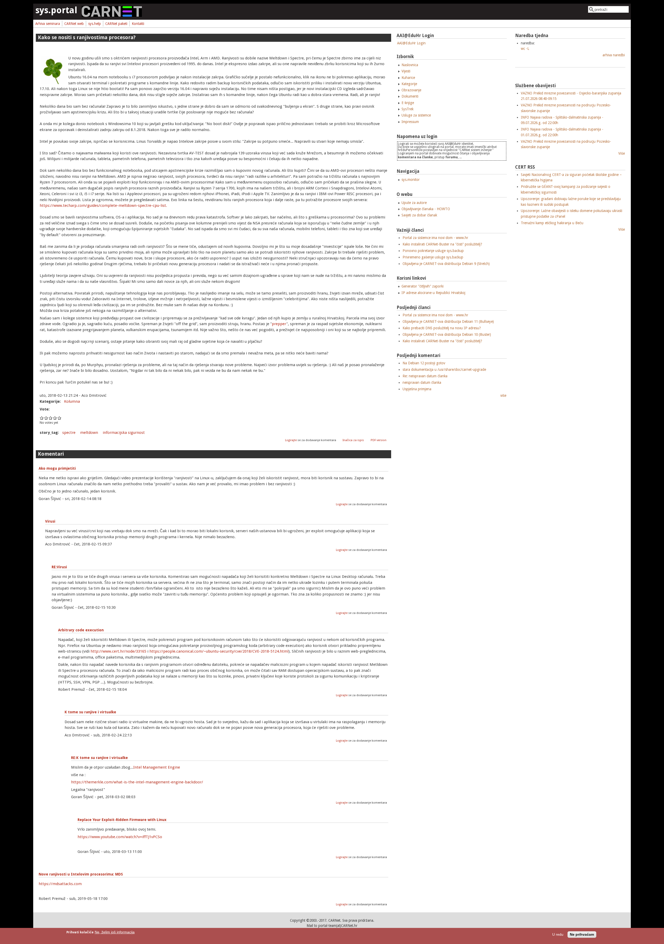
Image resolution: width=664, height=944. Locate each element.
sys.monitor (411, 179)
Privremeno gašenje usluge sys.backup (433, 257)
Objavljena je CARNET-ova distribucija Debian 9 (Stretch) (446, 264)
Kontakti (138, 24)
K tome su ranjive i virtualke (90, 712)
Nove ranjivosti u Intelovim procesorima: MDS (81, 874)
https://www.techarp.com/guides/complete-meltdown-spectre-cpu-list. (103, 205)
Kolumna (72, 401)
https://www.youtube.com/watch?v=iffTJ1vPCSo (120, 836)
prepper (279, 323)
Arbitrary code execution (81, 630)
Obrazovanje (411, 90)
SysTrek (407, 109)
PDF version (378, 440)
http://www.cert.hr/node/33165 (118, 651)
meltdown (89, 432)
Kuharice (408, 78)
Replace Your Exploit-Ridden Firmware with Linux (122, 820)
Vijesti (406, 71)
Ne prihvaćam (582, 935)
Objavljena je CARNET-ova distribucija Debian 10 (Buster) (447, 334)
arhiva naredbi (614, 55)
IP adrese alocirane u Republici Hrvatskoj (433, 293)
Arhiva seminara (47, 24)
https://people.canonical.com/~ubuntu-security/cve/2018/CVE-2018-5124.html (218, 651)
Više (621, 153)
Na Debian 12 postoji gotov (424, 363)
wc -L (525, 48)
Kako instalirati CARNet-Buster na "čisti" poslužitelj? (442, 244)
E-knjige (408, 103)
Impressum (410, 122)
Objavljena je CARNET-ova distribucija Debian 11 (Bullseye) (448, 321)
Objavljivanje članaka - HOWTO (426, 209)
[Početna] (112, 15)
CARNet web (74, 24)
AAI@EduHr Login (411, 43)
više (503, 395)
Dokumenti (410, 96)
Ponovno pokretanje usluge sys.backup (433, 251)
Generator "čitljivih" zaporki (423, 286)
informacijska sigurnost (124, 432)
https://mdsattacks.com (60, 883)
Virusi (50, 521)
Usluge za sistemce (416, 115)
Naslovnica (410, 65)
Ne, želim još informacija (115, 932)
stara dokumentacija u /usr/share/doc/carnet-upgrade (444, 369)
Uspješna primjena (417, 389)
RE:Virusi (59, 567)
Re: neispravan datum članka (425, 376)
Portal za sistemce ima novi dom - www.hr (435, 238)
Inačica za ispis (353, 440)
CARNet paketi (116, 24)
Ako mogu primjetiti (57, 468)
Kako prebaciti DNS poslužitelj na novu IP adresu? (442, 328)
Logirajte (291, 440)
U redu (557, 935)
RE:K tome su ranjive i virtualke (99, 758)
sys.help (94, 24)
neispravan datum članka (422, 382)
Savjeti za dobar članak (419, 215)
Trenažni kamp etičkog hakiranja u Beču (552, 223)
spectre (68, 432)
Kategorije (409, 84)
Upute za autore (414, 203)
